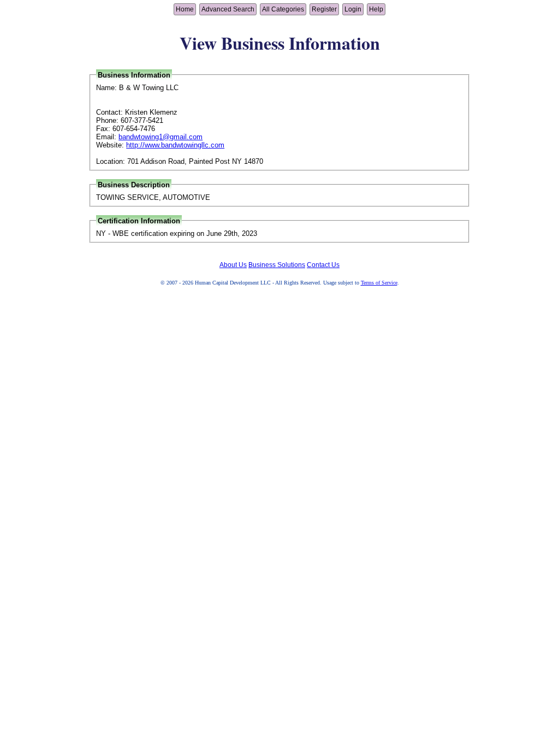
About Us (233, 265)
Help (376, 9)
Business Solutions (276, 265)
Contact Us (323, 265)
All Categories (283, 9)
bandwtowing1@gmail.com (160, 137)
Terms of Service (379, 283)
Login (352, 9)
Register (324, 9)
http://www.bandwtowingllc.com (175, 145)
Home (185, 9)
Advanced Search (227, 9)
